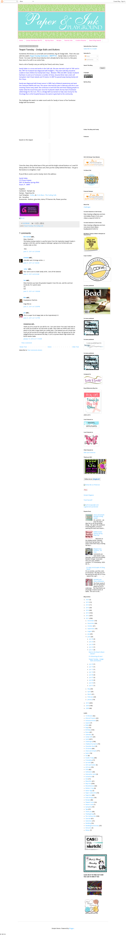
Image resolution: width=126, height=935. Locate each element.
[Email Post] (32, 223)
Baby (86, 725)
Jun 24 (91, 644)
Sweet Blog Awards (95, 40)
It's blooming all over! (96, 656)
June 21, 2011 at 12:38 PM (32, 306)
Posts (88, 56)
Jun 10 (91, 672)
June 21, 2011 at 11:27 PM (32, 318)
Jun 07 (91, 677)
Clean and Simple (90, 751)
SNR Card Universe (89, 452)
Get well (88, 762)
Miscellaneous (89, 786)
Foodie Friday (89, 758)
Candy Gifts (89, 737)
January (90, 699)
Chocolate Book (90, 746)
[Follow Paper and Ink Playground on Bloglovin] (92, 480)
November (91, 623)
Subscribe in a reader (90, 49)
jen (24, 313)
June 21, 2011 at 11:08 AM (32, 291)
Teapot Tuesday (28, 226)
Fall (86, 755)
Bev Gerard (27, 237)
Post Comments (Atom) (35, 350)
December (91, 620)
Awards (87, 723)
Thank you (88, 811)
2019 (87, 602)
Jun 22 (91, 647)
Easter (87, 753)
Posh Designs (89, 797)
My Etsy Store (49, 40)
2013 (87, 613)
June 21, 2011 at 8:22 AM (31, 274)
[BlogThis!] (37, 223)
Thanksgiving (89, 814)
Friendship (88, 760)
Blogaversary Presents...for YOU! (98, 550)
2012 (87, 615)
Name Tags (88, 790)
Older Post (75, 347)
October (90, 626)
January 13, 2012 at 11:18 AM (33, 339)
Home (21, 40)
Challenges (87, 207)
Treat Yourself (88, 500)
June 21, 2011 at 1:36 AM (31, 263)
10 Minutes (88, 716)
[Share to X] (39, 223)
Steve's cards (89, 804)
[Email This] (36, 223)
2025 (87, 599)
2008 (87, 708)
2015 (87, 607)
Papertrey (88, 795)
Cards (87, 739)
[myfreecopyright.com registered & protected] (94, 507)
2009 (87, 705)
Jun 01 (91, 685)
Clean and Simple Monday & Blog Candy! (99, 516)
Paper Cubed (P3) (90, 793)
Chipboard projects (91, 744)
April (89, 691)
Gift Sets (88, 767)
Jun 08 (91, 675)
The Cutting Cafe (50, 195)
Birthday (88, 730)
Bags (86, 727)
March (90, 694)
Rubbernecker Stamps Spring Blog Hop (98, 533)
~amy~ (26, 269)
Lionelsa (26, 257)
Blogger (71, 928)
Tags (86, 809)
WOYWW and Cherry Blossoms (99, 580)
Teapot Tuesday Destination (39, 56)
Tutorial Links (68, 40)
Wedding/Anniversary (92, 825)
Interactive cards (90, 774)
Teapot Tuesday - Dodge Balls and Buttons (96, 660)
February (91, 697)
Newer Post (23, 347)
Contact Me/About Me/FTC (34, 40)
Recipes (59, 40)
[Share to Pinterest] (43, 223)
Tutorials (88, 818)
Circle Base (40, 195)
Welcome (88, 828)
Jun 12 (91, 669)
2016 (87, 605)
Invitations (88, 776)
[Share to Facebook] (41, 223)
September (91, 628)
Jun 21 (91, 650)
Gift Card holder (90, 765)
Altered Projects (90, 718)
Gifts (86, 769)
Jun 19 (91, 667)
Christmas (88, 748)
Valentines (88, 821)
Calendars (88, 734)
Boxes (87, 732)
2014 (87, 610)
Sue (25, 280)
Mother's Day (89, 788)
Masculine (88, 781)
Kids (86, 779)
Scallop (32, 195)
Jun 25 (91, 641)
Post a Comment (27, 343)
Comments (89, 59)
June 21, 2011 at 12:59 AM (32, 251)
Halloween (88, 772)
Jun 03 (91, 683)
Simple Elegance (89, 495)
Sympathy (88, 807)
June (89, 636)
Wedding (88, 823)
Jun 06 (91, 680)
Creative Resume (81, 40)
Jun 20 (91, 664)
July (89, 634)
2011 (87, 618)
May (89, 689)
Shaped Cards (89, 802)
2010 (87, 703)
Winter (87, 830)
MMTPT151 (53, 56)
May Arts (88, 783)
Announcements (90, 720)
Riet (25, 297)
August (90, 631)
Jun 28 (91, 639)
